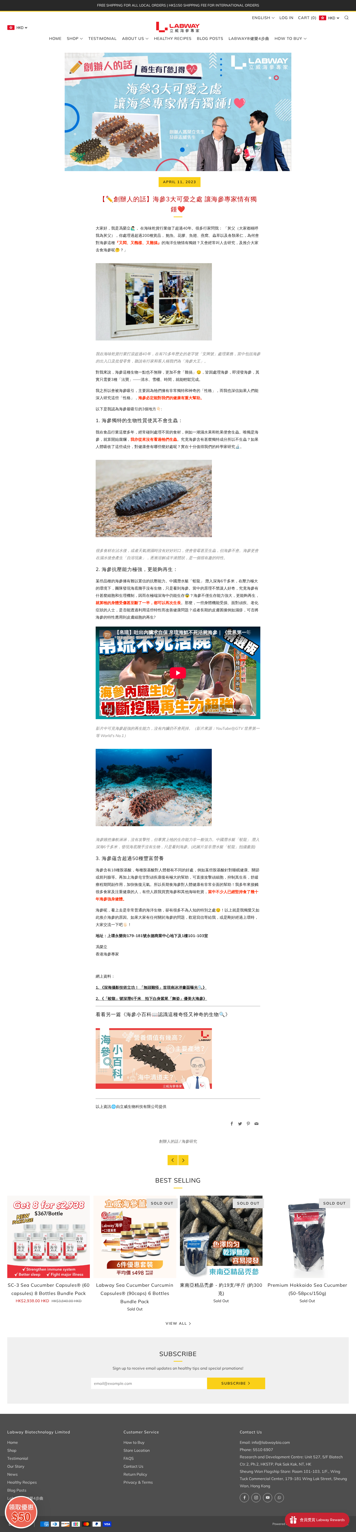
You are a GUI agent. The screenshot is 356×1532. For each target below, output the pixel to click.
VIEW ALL (176, 1323)
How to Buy (288, 38)
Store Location (137, 1450)
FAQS (129, 1458)
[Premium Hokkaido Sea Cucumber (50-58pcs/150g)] (307, 1237)
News (12, 1474)
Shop (72, 38)
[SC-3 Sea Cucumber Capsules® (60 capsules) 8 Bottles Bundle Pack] (48, 1237)
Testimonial (102, 38)
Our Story (15, 1466)
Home (55, 38)
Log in (286, 17)
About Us (133, 38)
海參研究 (189, 1141)
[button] (21, 1512)
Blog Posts (210, 38)
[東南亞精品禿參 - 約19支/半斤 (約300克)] (221, 1237)
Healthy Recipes (173, 38)
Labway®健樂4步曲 (249, 38)
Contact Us (133, 1466)
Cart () (307, 17)
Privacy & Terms (138, 1482)
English (261, 17)
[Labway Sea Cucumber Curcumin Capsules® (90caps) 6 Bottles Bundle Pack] (134, 1237)
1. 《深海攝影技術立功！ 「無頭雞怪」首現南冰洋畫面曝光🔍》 (151, 987)
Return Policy (135, 1474)
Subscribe (233, 1383)
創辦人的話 (168, 1141)
